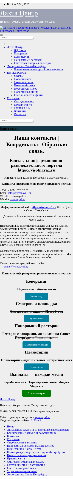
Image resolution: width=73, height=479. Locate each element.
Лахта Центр (19, 13)
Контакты (20, 111)
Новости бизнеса (24, 85)
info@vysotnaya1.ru (19, 192)
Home (10, 426)
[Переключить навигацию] (1, 35)
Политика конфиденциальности (26, 455)
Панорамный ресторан (28, 59)
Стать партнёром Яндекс (22, 468)
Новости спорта (23, 82)
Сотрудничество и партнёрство (26, 464)
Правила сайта (23, 104)
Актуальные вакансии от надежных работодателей (38, 429)
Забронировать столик (36, 344)
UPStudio (36, 420)
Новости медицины (26, 91)
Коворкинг (20, 53)
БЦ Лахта (20, 50)
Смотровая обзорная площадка (32, 63)
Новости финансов (25, 88)
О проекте (13, 98)
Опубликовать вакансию (22, 442)
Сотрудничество (24, 101)
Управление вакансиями (22, 471)
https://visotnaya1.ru (44, 207)
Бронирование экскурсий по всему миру (38, 69)
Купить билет (36, 318)
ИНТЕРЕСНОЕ (16, 72)
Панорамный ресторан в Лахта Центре (30, 445)
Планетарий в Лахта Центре (24, 448)
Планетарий (21, 56)
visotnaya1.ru (17, 199)
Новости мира (22, 79)
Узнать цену (36, 296)
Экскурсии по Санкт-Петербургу (27, 66)
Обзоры (19, 75)
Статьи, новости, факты (28, 95)
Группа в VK (22, 107)
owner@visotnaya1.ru (16, 266)
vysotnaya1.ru (42, 417)
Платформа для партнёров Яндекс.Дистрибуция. (36, 452)
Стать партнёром (36, 393)
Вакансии (20, 114)
